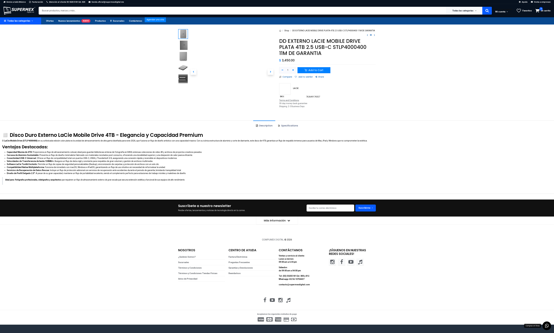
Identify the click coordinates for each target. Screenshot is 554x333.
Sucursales (118, 21)
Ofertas (50, 21)
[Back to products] (371, 35)
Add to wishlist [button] (305, 76)
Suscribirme (365, 208)
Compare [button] (287, 76)
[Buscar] (487, 11)
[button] (193, 72)
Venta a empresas (542, 2)
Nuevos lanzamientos (73, 21)
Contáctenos (135, 21)
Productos (100, 21)
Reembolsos (235, 273)
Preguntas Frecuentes (239, 262)
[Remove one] (282, 70)
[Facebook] (341, 262)
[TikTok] (360, 262)
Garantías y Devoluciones (241, 268)
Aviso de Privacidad (187, 279)
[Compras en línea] (546, 325)
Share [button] (321, 76)
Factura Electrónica (238, 257)
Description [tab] (266, 125)
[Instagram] (332, 262)
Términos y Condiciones (190, 268)
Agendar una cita (155, 19)
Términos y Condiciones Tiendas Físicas (197, 273)
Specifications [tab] (289, 125)
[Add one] (293, 70)
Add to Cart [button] (315, 70)
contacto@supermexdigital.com (294, 284)
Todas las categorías (463, 10)
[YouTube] (350, 262)
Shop (286, 30)
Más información (275, 220)
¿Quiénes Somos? (187, 257)
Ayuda (524, 2)
